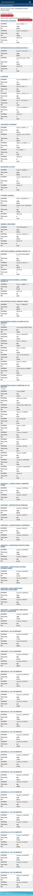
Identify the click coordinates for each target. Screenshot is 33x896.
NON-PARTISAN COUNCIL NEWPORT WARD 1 (15, 301)
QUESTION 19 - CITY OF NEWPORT (11, 852)
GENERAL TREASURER (8, 224)
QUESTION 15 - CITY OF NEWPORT (11, 772)
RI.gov (25, 893)
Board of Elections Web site (13, 893)
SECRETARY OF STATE (8, 167)
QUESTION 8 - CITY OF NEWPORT (11, 631)
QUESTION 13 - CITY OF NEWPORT (11, 731)
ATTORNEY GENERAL (7, 195)
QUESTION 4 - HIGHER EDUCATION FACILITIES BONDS (15, 546)
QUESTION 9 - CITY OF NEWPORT (11, 651)
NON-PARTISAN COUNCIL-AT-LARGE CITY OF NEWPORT (15, 322)
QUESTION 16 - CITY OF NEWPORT (11, 792)
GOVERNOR (4, 76)
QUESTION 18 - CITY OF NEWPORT (11, 832)
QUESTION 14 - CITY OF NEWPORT (11, 751)
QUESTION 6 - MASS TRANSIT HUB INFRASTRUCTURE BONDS (11, 589)
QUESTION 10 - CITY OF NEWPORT (11, 671)
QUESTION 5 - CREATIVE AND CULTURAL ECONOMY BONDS (13, 567)
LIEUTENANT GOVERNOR (8, 124)
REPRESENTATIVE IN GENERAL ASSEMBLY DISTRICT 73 (14, 280)
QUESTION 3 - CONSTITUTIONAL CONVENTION (15, 525)
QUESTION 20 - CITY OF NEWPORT (11, 872)
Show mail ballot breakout (25, 20)
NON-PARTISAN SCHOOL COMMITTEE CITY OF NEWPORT (15, 386)
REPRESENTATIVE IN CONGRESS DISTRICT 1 (14, 48)
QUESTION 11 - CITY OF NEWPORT (11, 691)
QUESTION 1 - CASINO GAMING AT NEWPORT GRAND (15, 484)
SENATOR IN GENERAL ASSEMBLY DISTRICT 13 (15, 251)
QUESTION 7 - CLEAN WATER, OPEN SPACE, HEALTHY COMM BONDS (14, 610)
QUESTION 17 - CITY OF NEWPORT (11, 812)
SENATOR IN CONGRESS (8, 20)
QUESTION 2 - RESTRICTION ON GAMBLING (14, 505)
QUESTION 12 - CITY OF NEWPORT (11, 711)
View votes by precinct (7, 15)
